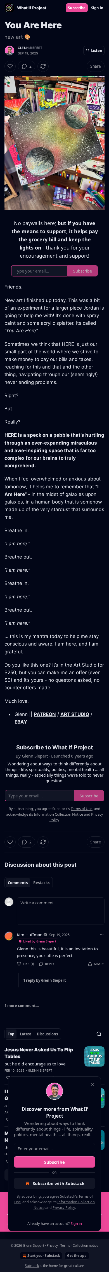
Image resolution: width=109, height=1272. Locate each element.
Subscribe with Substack (58, 1183)
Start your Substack (43, 1255)
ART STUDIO (74, 714)
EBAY (21, 722)
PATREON (45, 714)
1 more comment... (21, 1005)
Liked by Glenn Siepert (39, 941)
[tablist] (28, 882)
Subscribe (77, 7)
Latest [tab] (25, 1034)
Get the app (77, 1255)
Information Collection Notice (58, 814)
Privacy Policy (64, 1207)
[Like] (10, 66)
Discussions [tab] (47, 1034)
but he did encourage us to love (34, 1064)
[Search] (99, 1034)
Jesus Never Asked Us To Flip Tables (38, 1053)
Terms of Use (81, 808)
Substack (32, 1265)
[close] (92, 1084)
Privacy (52, 1245)
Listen (96, 50)
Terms (65, 1245)
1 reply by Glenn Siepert (44, 980)
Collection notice (85, 1245)
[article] (54, 1063)
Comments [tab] (18, 882)
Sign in (97, 7)
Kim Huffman (29, 934)
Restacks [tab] (41, 882)
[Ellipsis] (101, 934)
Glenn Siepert (30, 48)
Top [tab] (11, 1034)
